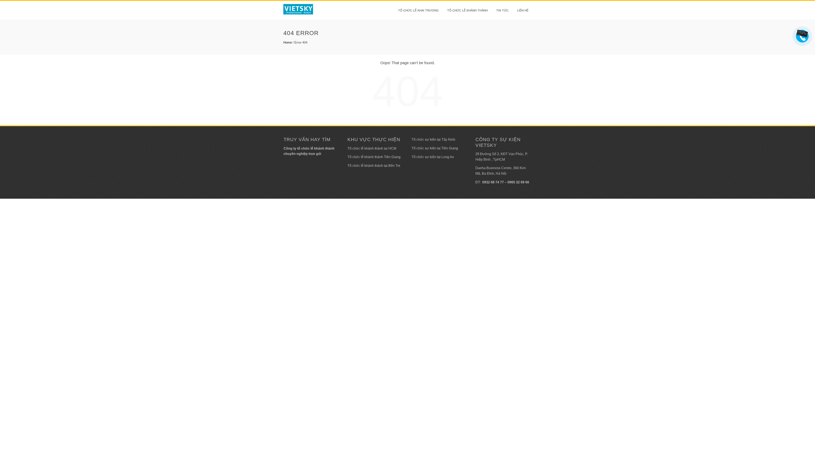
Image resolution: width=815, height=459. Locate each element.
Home (287, 42)
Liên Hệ (522, 10)
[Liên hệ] (802, 33)
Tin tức (502, 10)
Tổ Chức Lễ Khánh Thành (467, 10)
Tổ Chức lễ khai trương (418, 10)
